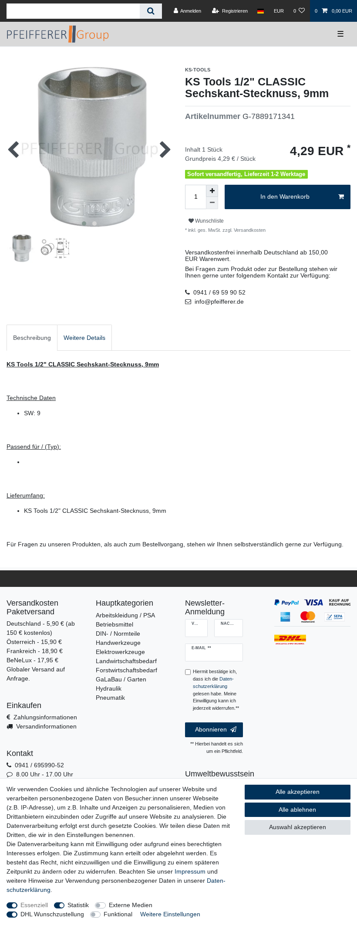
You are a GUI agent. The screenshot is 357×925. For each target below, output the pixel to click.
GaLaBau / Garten (121, 679)
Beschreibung (32, 337)
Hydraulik (108, 688)
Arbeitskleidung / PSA (125, 615)
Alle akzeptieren (298, 791)
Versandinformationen (46, 726)
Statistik (78, 904)
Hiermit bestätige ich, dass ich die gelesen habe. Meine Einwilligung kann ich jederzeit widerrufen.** (216, 690)
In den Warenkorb (285, 196)
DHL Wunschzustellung (52, 914)
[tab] (32, 337)
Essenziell (34, 904)
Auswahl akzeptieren (297, 826)
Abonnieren (211, 729)
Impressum (190, 871)
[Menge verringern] (212, 203)
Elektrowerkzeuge (120, 651)
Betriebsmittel (114, 624)
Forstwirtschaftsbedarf (126, 670)
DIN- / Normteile (118, 633)
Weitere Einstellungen (170, 914)
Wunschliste (209, 221)
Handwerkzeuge (118, 642)
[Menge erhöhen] (212, 191)
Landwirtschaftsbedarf (126, 660)
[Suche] (151, 11)
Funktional (118, 914)
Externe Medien (130, 904)
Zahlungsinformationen (45, 717)
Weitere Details (84, 337)
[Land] (261, 11)
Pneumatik (110, 697)
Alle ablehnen (297, 809)
